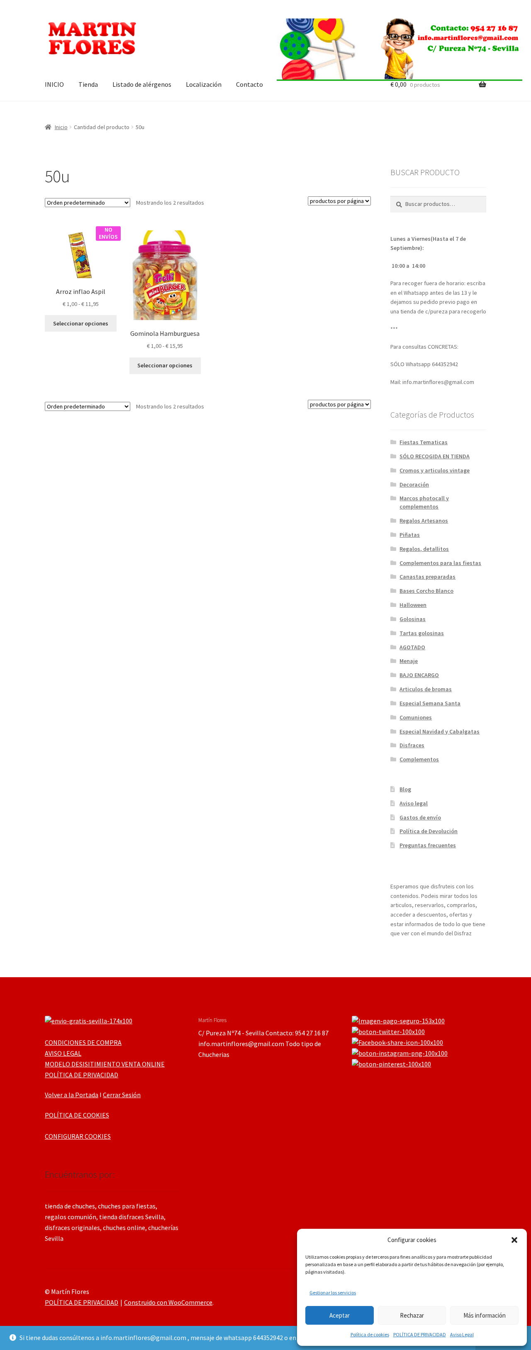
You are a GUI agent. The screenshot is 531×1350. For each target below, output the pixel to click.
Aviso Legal (462, 1334)
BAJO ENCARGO (419, 675)
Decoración (414, 484)
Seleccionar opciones (80, 323)
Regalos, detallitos (424, 549)
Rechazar (412, 1315)
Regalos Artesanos (423, 520)
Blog (405, 789)
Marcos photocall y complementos (424, 502)
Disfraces (411, 745)
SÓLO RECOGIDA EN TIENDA (434, 456)
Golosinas (412, 619)
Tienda (88, 84)
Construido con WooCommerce (168, 1302)
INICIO (54, 84)
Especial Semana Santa (429, 703)
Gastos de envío (420, 817)
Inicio (61, 127)
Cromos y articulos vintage (434, 470)
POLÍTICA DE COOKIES (77, 1115)
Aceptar (339, 1315)
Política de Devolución (428, 831)
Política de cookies (370, 1334)
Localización (204, 84)
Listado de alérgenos (141, 84)
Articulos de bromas (425, 689)
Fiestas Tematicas (423, 442)
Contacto (249, 84)
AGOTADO (412, 647)
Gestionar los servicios (332, 1292)
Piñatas (409, 534)
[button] (514, 1240)
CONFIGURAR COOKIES (78, 1136)
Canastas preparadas (427, 576)
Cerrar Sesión (122, 1095)
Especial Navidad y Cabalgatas (439, 731)
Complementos (419, 759)
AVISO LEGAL (63, 1053)
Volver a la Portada (71, 1095)
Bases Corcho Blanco (426, 590)
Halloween (412, 605)
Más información (484, 1315)
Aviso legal (413, 803)
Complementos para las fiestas (440, 563)
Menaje (408, 661)
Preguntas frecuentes (427, 845)
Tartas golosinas (421, 633)
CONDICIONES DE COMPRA (83, 1042)
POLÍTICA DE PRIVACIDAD (419, 1334)
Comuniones (415, 717)
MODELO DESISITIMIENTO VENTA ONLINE (105, 1064)
